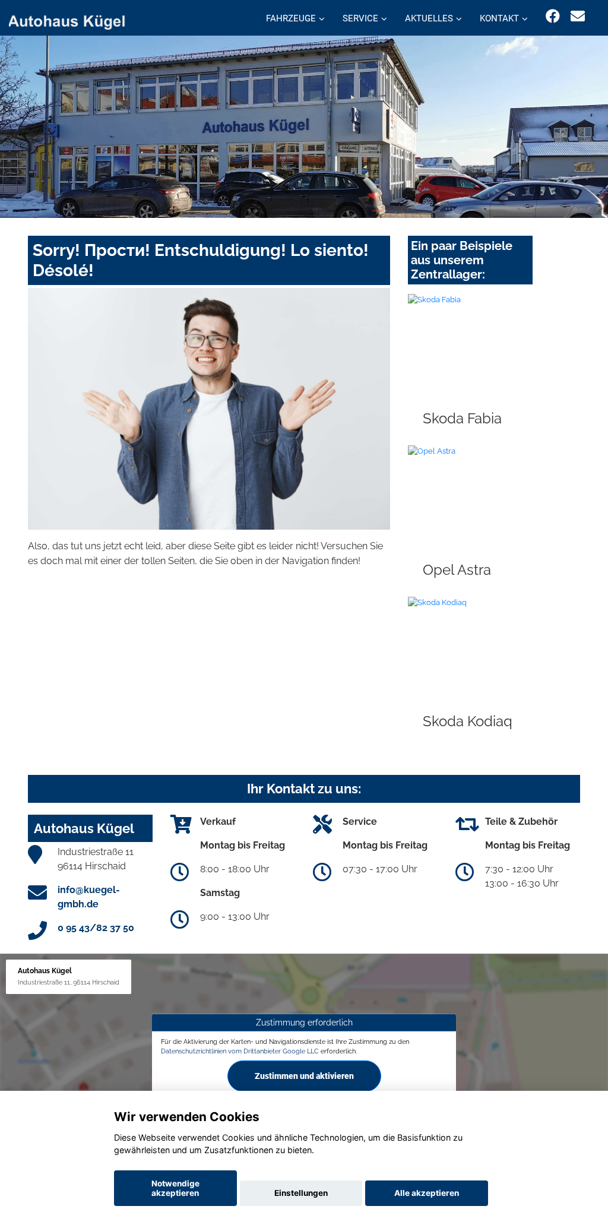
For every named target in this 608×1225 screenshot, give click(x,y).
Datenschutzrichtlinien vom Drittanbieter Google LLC (240, 1050)
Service (360, 18)
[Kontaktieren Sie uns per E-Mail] (578, 16)
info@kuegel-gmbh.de (89, 897)
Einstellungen (301, 1193)
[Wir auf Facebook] (553, 16)
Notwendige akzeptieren (175, 1188)
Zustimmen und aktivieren (304, 1076)
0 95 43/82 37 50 (96, 927)
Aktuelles (429, 18)
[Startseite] (73, 19)
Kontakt (499, 18)
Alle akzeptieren (426, 1193)
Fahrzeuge (291, 18)
